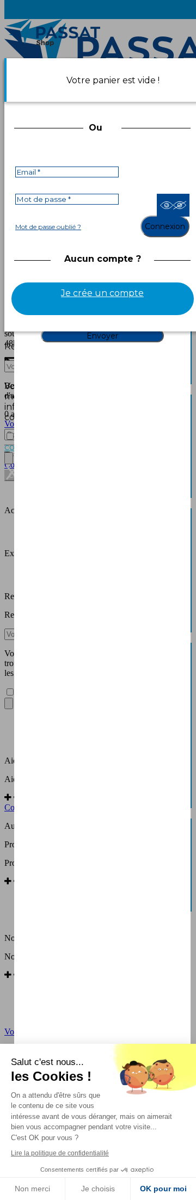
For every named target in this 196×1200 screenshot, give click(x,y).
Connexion (165, 226)
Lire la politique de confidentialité (60, 1153)
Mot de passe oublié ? (48, 227)
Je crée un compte (102, 293)
